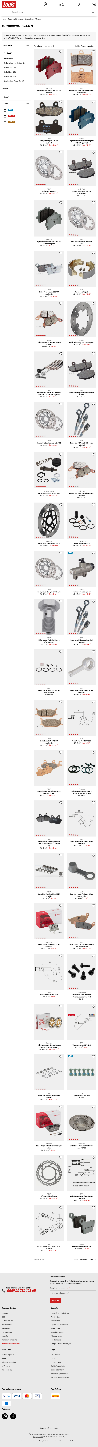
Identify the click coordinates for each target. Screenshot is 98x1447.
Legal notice (55, 1355)
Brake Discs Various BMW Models (81, 1146)
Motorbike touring (57, 1332)
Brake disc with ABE (49, 191)
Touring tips (55, 1317)
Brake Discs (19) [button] (10, 67)
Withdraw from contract (11, 1344)
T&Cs (53, 1358)
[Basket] (93, 4)
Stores (4, 1358)
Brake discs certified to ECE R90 (49, 544)
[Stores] (45, 4)
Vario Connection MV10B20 (81, 741)
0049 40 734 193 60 (21, 1291)
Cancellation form (57, 1370)
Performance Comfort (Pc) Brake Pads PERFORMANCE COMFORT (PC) (49, 844)
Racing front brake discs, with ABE (49, 443)
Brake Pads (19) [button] (10, 76)
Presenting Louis (8, 1355)
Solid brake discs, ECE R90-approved (81, 342)
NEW (11, 110)
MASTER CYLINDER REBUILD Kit (49, 493)
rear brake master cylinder (81, 592)
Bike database (7, 1325)
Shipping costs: (38, 1437)
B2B (3, 1317)
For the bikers (56, 1340)
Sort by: (77, 46)
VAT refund (6, 1366)
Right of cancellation (58, 1366)
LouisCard (5, 1336)
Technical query (7, 1321)
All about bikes (56, 1336)
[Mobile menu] (4, 12)
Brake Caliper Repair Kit (82, 544)
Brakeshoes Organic (82, 292)
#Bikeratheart (56, 1328)
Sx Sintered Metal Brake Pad (81, 1246)
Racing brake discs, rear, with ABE (49, 592)
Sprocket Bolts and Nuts (82, 1095)
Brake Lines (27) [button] (10, 72)
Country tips (55, 1321)
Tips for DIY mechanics (59, 1325)
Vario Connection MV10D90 (49, 995)
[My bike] (61, 4)
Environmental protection (60, 1377)
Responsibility (7, 1370)
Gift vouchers (7, 1332)
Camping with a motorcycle (61, 1344)
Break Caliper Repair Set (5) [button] (14, 81)
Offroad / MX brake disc (49, 1196)
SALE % (11, 116)
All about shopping (9, 1362)
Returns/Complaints (9, 1340)
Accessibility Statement (59, 1374)
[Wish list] (77, 4)
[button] (93, 12)
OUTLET (12, 122)
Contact (5, 1313)
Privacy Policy (56, 1362)
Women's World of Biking (60, 1313)
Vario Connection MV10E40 (82, 1045)
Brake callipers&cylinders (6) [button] (14, 63)
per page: (48, 46)
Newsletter (6, 1328)
